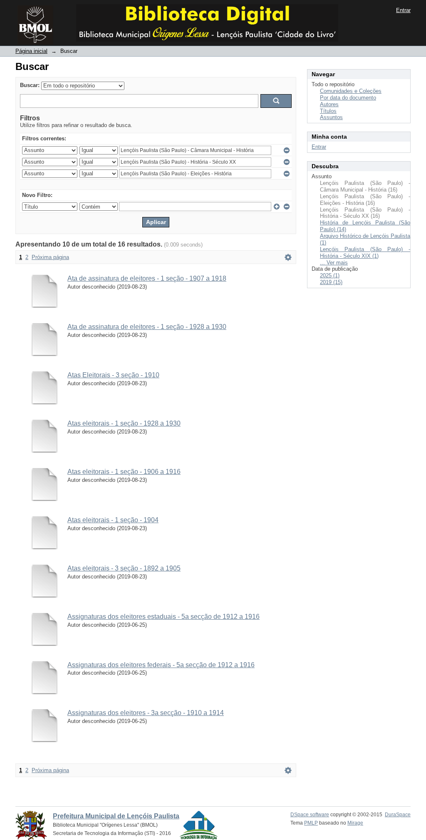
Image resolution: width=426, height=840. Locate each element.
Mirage (355, 823)
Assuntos (331, 117)
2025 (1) (329, 275)
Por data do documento (348, 98)
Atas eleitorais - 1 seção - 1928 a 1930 (124, 423)
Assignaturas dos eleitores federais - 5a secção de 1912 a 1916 (161, 664)
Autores (329, 104)
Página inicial (31, 51)
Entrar (403, 10)
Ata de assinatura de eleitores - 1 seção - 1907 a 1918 (146, 278)
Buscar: (30, 85)
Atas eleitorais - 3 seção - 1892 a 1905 (124, 568)
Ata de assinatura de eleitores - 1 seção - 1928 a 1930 (146, 326)
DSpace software (309, 815)
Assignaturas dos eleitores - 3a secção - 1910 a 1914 (145, 712)
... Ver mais (334, 262)
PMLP (311, 823)
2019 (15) (331, 282)
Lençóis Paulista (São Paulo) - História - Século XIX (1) (365, 252)
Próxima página (50, 257)
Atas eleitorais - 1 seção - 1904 (113, 519)
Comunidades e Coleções (350, 91)
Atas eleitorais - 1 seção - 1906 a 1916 (124, 471)
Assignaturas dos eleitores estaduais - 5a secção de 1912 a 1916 (163, 616)
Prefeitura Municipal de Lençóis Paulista (116, 816)
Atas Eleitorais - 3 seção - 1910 (113, 375)
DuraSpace (398, 815)
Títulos (328, 111)
